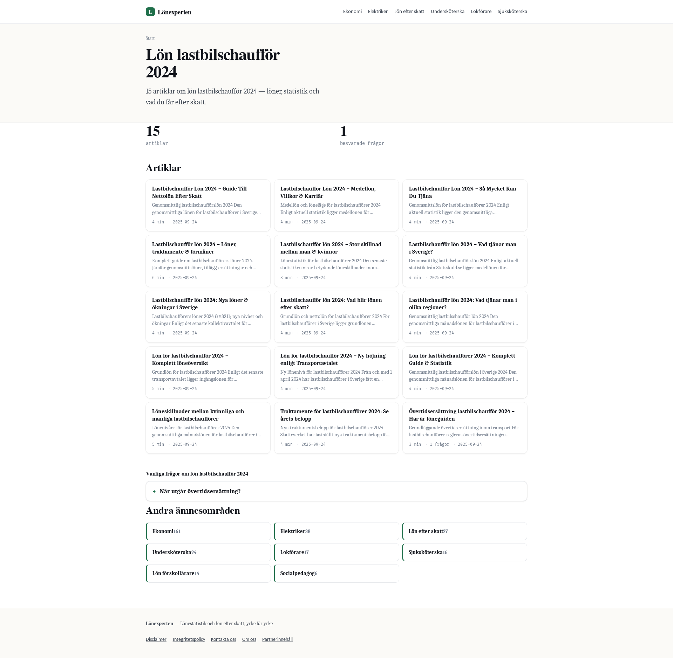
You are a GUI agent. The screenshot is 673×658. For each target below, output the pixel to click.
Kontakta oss (223, 639)
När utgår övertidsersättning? (200, 491)
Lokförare (481, 11)
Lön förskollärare (175, 573)
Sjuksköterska (512, 11)
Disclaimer (156, 639)
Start (150, 38)
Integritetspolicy (189, 639)
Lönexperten (170, 11)
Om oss (249, 639)
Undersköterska (447, 11)
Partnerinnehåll (277, 639)
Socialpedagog (299, 573)
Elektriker (378, 11)
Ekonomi (352, 11)
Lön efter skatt (409, 11)
